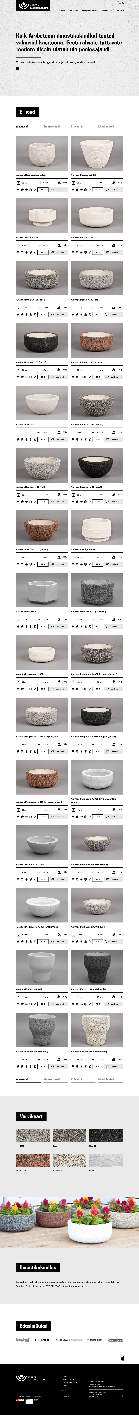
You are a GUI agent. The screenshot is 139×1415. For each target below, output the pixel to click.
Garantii (65, 1385)
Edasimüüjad (106, 11)
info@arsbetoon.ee (95, 1394)
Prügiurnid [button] (77, 1079)
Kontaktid (119, 11)
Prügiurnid (77, 126)
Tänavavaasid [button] (51, 1079)
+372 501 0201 (95, 1396)
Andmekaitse (67, 1388)
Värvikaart (73, 11)
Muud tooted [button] (106, 1079)
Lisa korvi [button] (60, 190)
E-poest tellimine (68, 1379)
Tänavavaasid (51, 126)
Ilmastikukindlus (89, 11)
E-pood (62, 11)
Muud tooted (106, 126)
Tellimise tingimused (70, 1382)
